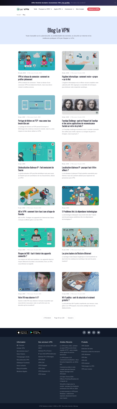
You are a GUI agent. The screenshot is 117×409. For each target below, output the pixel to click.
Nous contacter (21, 365)
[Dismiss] (115, 3)
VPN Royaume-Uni (44, 371)
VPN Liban (41, 368)
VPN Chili (41, 362)
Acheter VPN (21, 348)
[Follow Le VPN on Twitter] (89, 332)
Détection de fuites (87, 348)
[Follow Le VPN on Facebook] (84, 332)
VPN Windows (85, 354)
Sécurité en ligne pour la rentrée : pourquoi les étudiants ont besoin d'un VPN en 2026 (69, 386)
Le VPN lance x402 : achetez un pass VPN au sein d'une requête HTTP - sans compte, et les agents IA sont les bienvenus (69, 350)
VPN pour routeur (86, 369)
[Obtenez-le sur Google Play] (35, 332)
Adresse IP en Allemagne (46, 356)
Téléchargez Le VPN (87, 366)
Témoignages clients (23, 357)
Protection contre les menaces (90, 351)
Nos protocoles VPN (23, 360)
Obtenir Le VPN (94, 9)
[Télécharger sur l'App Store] (22, 332)
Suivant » (71, 318)
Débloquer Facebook (23, 362)
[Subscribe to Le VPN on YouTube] (98, 332)
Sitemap (75, 406)
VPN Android (85, 363)
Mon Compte (80, 9)
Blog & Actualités (22, 368)
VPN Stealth (85, 345)
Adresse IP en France (44, 351)
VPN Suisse (42, 374)
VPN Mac (84, 357)
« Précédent (47, 318)
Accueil (19, 14)
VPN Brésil (41, 359)
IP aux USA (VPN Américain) (47, 354)
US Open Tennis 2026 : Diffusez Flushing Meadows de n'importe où (69, 379)
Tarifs (35, 9)
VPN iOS (84, 360)
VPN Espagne (42, 365)
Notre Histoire (21, 354)
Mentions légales (22, 371)
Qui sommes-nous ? (23, 351)
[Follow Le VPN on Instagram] (94, 332)
